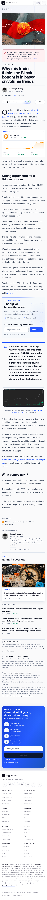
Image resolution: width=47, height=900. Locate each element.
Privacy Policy (16, 866)
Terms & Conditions (33, 892)
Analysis (9, 64)
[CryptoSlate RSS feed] (39, 784)
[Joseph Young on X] (11, 549)
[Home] (2, 9)
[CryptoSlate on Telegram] (21, 784)
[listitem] (6, 522)
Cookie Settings (17, 895)
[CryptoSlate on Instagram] (33, 784)
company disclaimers (25, 696)
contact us (36, 59)
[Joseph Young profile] (5, 536)
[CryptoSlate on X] (4, 784)
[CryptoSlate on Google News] (10, 784)
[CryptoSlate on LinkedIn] (27, 784)
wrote (10, 293)
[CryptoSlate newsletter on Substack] (15, 784)
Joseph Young (17, 89)
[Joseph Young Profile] (4, 90)
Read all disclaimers (8, 886)
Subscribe (23, 755)
